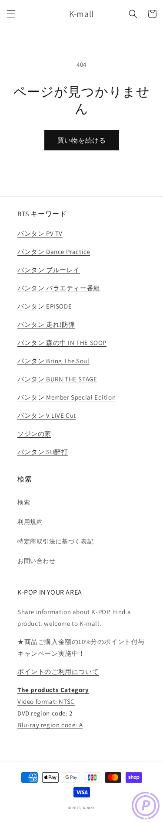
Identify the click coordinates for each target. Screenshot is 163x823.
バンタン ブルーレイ (48, 270)
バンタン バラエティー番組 (58, 288)
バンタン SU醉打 (42, 452)
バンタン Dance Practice (53, 251)
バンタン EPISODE (44, 306)
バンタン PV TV (40, 233)
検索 (23, 502)
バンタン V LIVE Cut (46, 415)
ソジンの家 (34, 433)
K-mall (89, 807)
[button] (10, 13)
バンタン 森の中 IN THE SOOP (61, 342)
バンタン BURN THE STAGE (57, 379)
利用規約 (30, 522)
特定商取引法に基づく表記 (55, 541)
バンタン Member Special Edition (66, 397)
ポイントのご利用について (58, 671)
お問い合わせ (36, 561)
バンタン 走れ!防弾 (46, 324)
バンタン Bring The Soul (53, 361)
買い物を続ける (81, 140)
